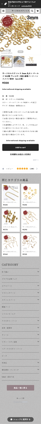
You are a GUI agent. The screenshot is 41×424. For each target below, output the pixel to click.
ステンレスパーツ (8, 300)
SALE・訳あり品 (8, 377)
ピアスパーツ (7, 286)
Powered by (18, 402)
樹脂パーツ (6, 307)
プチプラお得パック (9, 279)
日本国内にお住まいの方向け (20, 154)
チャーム (5, 335)
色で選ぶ (5, 272)
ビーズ (4, 356)
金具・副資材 (7, 328)
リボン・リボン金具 (9, 342)
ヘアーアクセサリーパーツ (12, 349)
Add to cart (20, 147)
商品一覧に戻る (20, 388)
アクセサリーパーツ (9, 321)
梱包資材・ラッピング (10, 370)
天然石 (4, 363)
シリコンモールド (8, 314)
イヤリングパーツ (8, 293)
